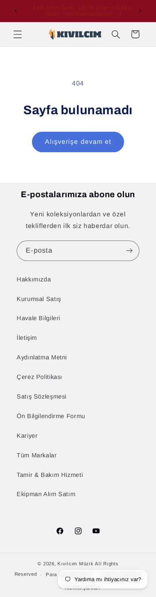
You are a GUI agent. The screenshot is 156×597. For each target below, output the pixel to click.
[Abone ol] (129, 251)
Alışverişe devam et (78, 141)
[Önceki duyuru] (16, 11)
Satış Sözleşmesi (42, 396)
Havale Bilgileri (38, 318)
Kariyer (27, 435)
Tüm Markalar (37, 455)
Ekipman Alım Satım (46, 494)
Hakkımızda (34, 279)
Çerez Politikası (39, 377)
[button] (17, 34)
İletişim (27, 337)
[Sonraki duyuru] (140, 11)
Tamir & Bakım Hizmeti (50, 475)
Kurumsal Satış (39, 299)
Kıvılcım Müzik (75, 563)
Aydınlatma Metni (42, 357)
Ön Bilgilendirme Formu (51, 416)
